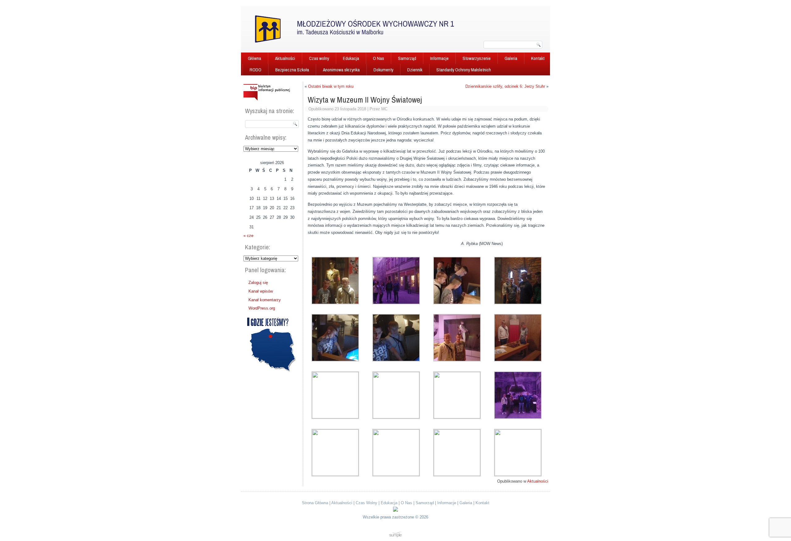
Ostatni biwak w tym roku (330, 86)
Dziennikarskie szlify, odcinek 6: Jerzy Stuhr (505, 86)
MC (384, 109)
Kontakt (537, 58)
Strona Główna (315, 503)
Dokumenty (383, 69)
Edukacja (351, 58)
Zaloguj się (258, 282)
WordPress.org (261, 308)
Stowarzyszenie (477, 58)
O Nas (378, 58)
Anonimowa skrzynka (341, 69)
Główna (254, 58)
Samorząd (407, 58)
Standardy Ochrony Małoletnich (463, 69)
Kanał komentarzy (264, 300)
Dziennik (414, 69)
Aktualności (285, 58)
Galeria (511, 58)
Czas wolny (319, 58)
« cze (248, 235)
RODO (255, 69)
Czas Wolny (366, 503)
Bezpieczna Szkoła (292, 69)
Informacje (439, 58)
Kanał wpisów (260, 291)
